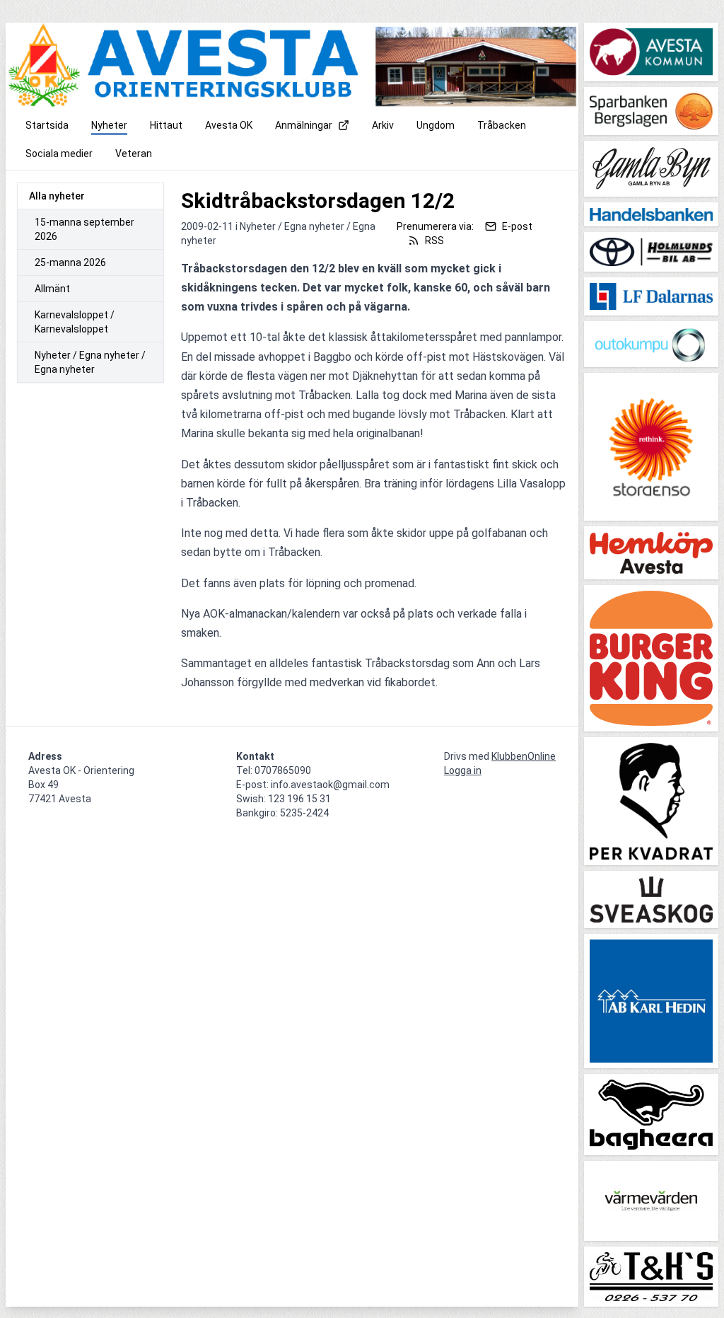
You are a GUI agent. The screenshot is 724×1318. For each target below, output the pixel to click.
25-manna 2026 (70, 262)
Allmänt (52, 288)
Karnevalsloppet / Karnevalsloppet (75, 322)
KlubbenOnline (523, 756)
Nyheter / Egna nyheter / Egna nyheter (90, 362)
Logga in (462, 770)
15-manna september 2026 (84, 229)
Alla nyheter (57, 196)
